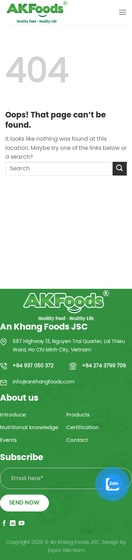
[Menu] (122, 12)
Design (110, 542)
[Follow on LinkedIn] (12, 523)
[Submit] (120, 169)
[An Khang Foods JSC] (40, 12)
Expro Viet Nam (66, 550)
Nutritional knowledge (29, 428)
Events (8, 440)
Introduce (13, 415)
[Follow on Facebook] (4, 523)
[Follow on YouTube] (21, 523)
